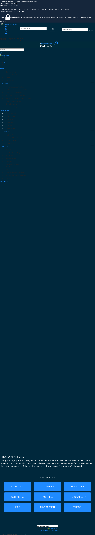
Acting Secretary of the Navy (15, 87)
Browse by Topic (11, 158)
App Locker (9, 156)
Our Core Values (11, 72)
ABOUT (2, 69)
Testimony (10, 119)
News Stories (11, 128)
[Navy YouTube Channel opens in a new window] (6, 33)
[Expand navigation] (38, 43)
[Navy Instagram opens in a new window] (5, 31)
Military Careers (11, 141)
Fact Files (9, 167)
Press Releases (11, 116)
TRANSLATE (4, 182)
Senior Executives (11, 104)
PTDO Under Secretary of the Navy (17, 90)
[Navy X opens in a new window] (6, 29)
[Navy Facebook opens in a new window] (5, 27)
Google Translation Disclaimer (47, 530)
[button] (47, 3)
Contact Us (9, 178)
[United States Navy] (9, 24)
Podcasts (9, 161)
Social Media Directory (13, 153)
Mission (8, 78)
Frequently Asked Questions (15, 173)
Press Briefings (11, 113)
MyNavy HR (9, 135)
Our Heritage (10, 81)
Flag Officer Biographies (13, 107)
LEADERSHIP (4, 84)
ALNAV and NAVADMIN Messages (16, 175)
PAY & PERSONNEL (5, 132)
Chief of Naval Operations (14, 93)
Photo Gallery (10, 150)
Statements (10, 125)
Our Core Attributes (12, 75)
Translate (53, 528)
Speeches (10, 122)
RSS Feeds (9, 170)
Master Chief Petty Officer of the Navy (18, 98)
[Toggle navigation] (52, 29)
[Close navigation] (1, 53)
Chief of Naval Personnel (13, 101)
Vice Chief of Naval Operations (15, 95)
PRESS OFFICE (4, 110)
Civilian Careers (10, 143)
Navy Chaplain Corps (12, 164)
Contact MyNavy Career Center (16, 138)
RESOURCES (4, 147)
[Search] (56, 43)
